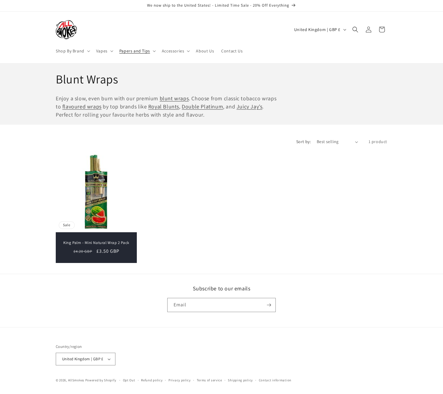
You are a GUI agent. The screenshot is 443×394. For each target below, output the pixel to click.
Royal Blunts (163, 106)
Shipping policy (240, 380)
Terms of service (209, 380)
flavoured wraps (82, 106)
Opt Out (129, 380)
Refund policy (151, 380)
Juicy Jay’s (249, 106)
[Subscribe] (268, 305)
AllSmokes (76, 380)
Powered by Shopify (100, 380)
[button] (72, 51)
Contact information (275, 380)
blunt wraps (174, 98)
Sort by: (303, 141)
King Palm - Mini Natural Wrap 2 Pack (96, 242)
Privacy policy (179, 380)
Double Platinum (202, 106)
